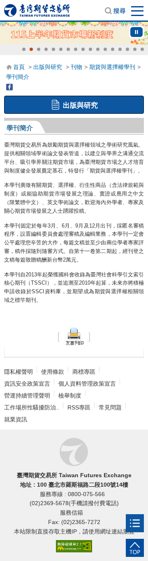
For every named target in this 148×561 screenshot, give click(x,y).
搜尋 (115, 11)
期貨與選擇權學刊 (112, 67)
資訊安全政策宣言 (27, 383)
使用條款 (52, 371)
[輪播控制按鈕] (136, 32)
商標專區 (83, 371)
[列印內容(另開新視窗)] (74, 336)
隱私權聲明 (18, 371)
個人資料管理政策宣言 (87, 383)
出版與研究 (47, 67)
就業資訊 (15, 419)
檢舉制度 (69, 395)
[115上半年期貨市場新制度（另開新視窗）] (74, 33)
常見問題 (110, 407)
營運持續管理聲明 (27, 395)
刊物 (76, 67)
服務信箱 (72, 512)
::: (8, 66)
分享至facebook (9, 87)
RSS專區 (78, 407)
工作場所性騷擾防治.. (31, 407)
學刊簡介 (17, 77)
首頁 (19, 67)
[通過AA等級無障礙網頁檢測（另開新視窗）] (74, 546)
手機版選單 (138, 10)
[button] (23, 49)
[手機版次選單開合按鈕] (135, 523)
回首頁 (37, 10)
